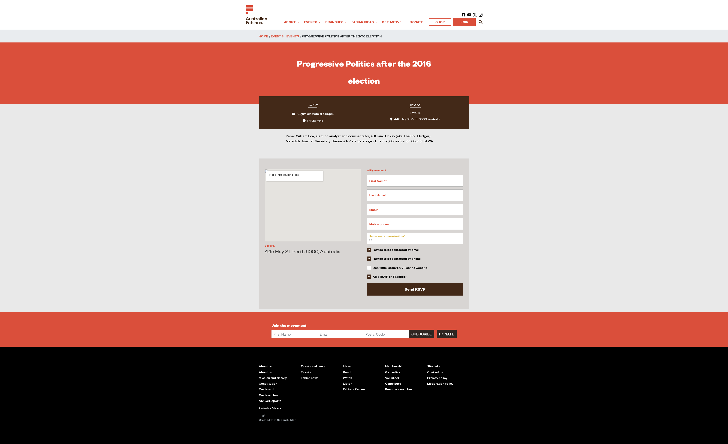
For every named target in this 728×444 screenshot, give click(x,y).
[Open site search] (480, 22)
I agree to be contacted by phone (397, 258)
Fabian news (309, 378)
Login (262, 415)
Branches (334, 22)
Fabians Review (354, 389)
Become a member (398, 389)
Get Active (392, 22)
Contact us (435, 372)
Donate (416, 22)
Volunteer (392, 378)
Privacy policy (437, 378)
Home (263, 36)
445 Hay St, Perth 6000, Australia (417, 119)
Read (347, 372)
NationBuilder (286, 419)
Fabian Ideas (362, 22)
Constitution (268, 383)
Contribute (393, 383)
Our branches (268, 395)
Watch (347, 378)
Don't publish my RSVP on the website (400, 268)
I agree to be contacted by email (396, 250)
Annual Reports (270, 401)
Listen (347, 383)
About (290, 22)
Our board (266, 389)
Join (464, 22)
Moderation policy (440, 383)
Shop (440, 22)
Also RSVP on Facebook (390, 276)
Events (311, 22)
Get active (392, 372)
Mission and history (273, 378)
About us (265, 372)
